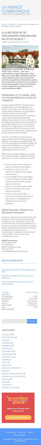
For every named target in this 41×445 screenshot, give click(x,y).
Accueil (4, 24)
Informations (7, 351)
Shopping (6, 379)
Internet (5, 359)
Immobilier (11, 24)
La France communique (16, 9)
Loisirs (4, 362)
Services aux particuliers (12, 376)
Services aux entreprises (12, 373)
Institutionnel (7, 357)
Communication (8, 337)
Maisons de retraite (10, 368)
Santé (4, 371)
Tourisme (6, 385)
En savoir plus (11, 432)
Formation (6, 343)
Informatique (7, 354)
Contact (30, 432)
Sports (4, 382)
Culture (5, 340)
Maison (5, 365)
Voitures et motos (9, 387)
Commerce (6, 334)
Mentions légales (20, 435)
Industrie (5, 348)
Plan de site (22, 432)
